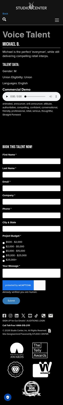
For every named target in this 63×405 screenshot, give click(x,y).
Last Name (9, 168)
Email (6, 182)
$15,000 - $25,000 (16, 255)
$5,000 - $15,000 (15, 251)
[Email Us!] (50, 315)
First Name (9, 155)
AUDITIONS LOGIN (36, 320)
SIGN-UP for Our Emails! (14, 320)
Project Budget (12, 236)
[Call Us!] (43, 315)
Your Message (11, 266)
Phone (7, 209)
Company (9, 195)
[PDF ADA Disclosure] (49, 330)
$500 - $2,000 (14, 242)
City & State (9, 222)
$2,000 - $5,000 (15, 246)
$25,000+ (11, 260)
